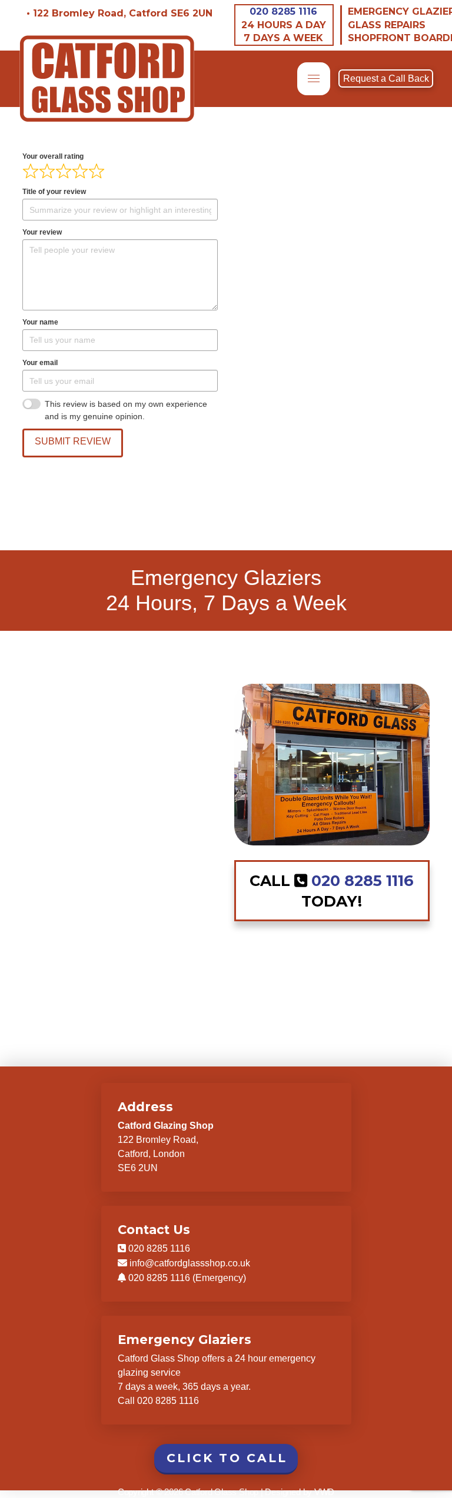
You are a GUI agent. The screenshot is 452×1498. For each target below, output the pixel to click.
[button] (313, 78)
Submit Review (73, 441)
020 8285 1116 (283, 11)
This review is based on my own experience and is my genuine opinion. (126, 410)
